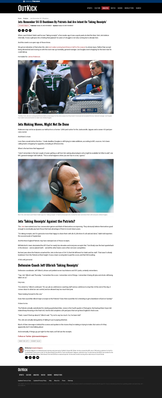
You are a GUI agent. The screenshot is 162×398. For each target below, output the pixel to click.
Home (19, 18)
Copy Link (30, 30)
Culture (97, 8)
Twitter (23, 30)
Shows (120, 8)
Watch (113, 8)
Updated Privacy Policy (39, 380)
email (37, 357)
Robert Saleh (36, 341)
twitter (33, 357)
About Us (56, 380)
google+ (26, 357)
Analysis (105, 8)
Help (50, 380)
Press (63, 380)
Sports (89, 8)
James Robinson (34, 57)
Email (26, 30)
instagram (30, 357)
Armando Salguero (24, 25)
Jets (22, 226)
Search (138, 8)
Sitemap (70, 380)
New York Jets (24, 341)
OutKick (28, 8)
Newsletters (129, 8)
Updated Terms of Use (24, 380)
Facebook (19, 30)
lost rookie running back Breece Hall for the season (67, 47)
